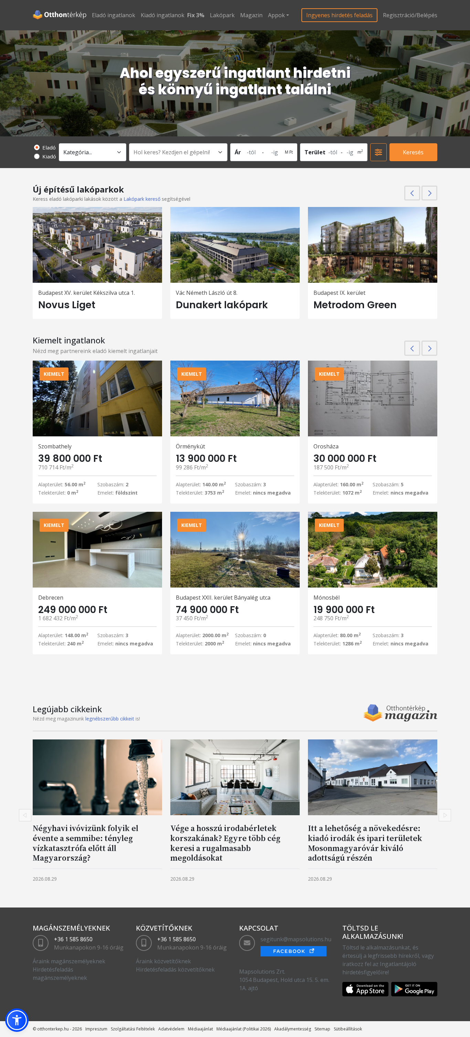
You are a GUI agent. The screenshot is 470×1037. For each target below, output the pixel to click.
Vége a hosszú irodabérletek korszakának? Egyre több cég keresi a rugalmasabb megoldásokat (225, 842)
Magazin (251, 15)
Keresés (413, 152)
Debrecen (50, 597)
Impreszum (96, 1029)
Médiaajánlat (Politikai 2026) (243, 1029)
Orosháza (326, 446)
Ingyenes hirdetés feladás (339, 15)
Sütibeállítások (348, 1029)
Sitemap (322, 1029)
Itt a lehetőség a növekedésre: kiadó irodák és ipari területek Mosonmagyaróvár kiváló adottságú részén (365, 842)
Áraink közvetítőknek (163, 961)
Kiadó (49, 156)
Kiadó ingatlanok (162, 15)
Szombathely (55, 446)
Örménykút (190, 446)
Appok (276, 15)
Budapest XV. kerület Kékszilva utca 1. (86, 293)
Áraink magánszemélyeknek (69, 961)
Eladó (49, 147)
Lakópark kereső (142, 199)
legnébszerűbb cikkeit (109, 718)
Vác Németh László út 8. (206, 293)
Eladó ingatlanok (113, 15)
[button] (17, 1020)
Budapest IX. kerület (339, 293)
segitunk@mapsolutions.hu (295, 939)
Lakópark (222, 15)
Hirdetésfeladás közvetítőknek (175, 969)
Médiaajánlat (200, 1029)
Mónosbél (326, 597)
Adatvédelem (171, 1029)
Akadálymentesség (292, 1029)
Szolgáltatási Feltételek (133, 1029)
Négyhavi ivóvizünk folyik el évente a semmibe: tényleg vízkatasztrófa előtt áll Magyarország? (85, 842)
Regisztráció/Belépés (410, 15)
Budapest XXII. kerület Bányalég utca (223, 597)
